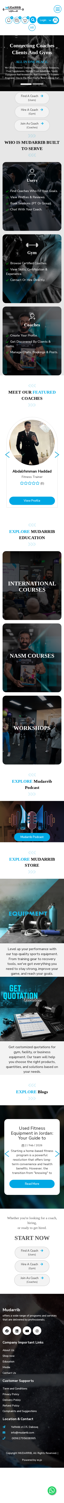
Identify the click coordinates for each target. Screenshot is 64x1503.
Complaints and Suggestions (20, 1411)
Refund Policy (11, 1406)
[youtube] (27, 1330)
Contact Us (9, 1373)
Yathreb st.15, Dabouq (24, 1427)
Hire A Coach (30, 111)
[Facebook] (7, 1330)
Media (6, 1367)
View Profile (32, 501)
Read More (32, 1184)
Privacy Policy (11, 1394)
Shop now (9, 1356)
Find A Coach (30, 98)
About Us (8, 1350)
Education (8, 1361)
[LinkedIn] (17, 1330)
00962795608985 (24, 1438)
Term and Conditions (15, 1388)
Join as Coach (29, 125)
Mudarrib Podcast (32, 837)
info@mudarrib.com (22, 1433)
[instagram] (37, 1330)
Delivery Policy (12, 1400)
